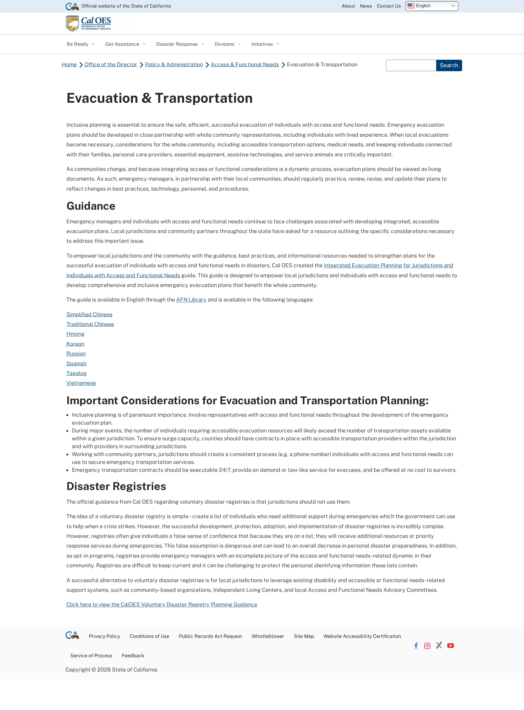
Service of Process (91, 655)
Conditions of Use (149, 636)
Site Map (304, 636)
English (423, 5)
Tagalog (76, 373)
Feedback (133, 655)
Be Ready (78, 44)
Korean (75, 344)
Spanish (76, 363)
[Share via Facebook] (415, 645)
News (366, 5)
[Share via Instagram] (427, 645)
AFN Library (191, 299)
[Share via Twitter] (438, 645)
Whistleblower (268, 636)
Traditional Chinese (90, 324)
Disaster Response (177, 44)
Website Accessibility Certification (362, 636)
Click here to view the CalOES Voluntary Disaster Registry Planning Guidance (161, 604)
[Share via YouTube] (450, 645)
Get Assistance (122, 44)
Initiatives (262, 44)
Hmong (75, 334)
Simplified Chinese (89, 314)
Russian (76, 353)
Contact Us (389, 5)
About (348, 5)
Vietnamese (81, 383)
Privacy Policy (104, 636)
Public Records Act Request (210, 636)
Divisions (225, 44)
